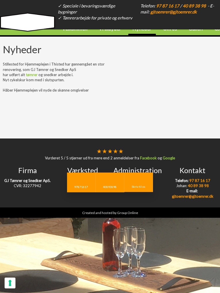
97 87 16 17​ (167, 5)
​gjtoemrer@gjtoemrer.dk (173, 11)
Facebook (148, 158)
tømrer (32, 74)
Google (169, 158)
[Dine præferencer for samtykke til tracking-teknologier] (10, 283)
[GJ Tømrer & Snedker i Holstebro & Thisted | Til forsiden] (27, 25)
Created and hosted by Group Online (110, 213)
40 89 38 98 (194, 5)
